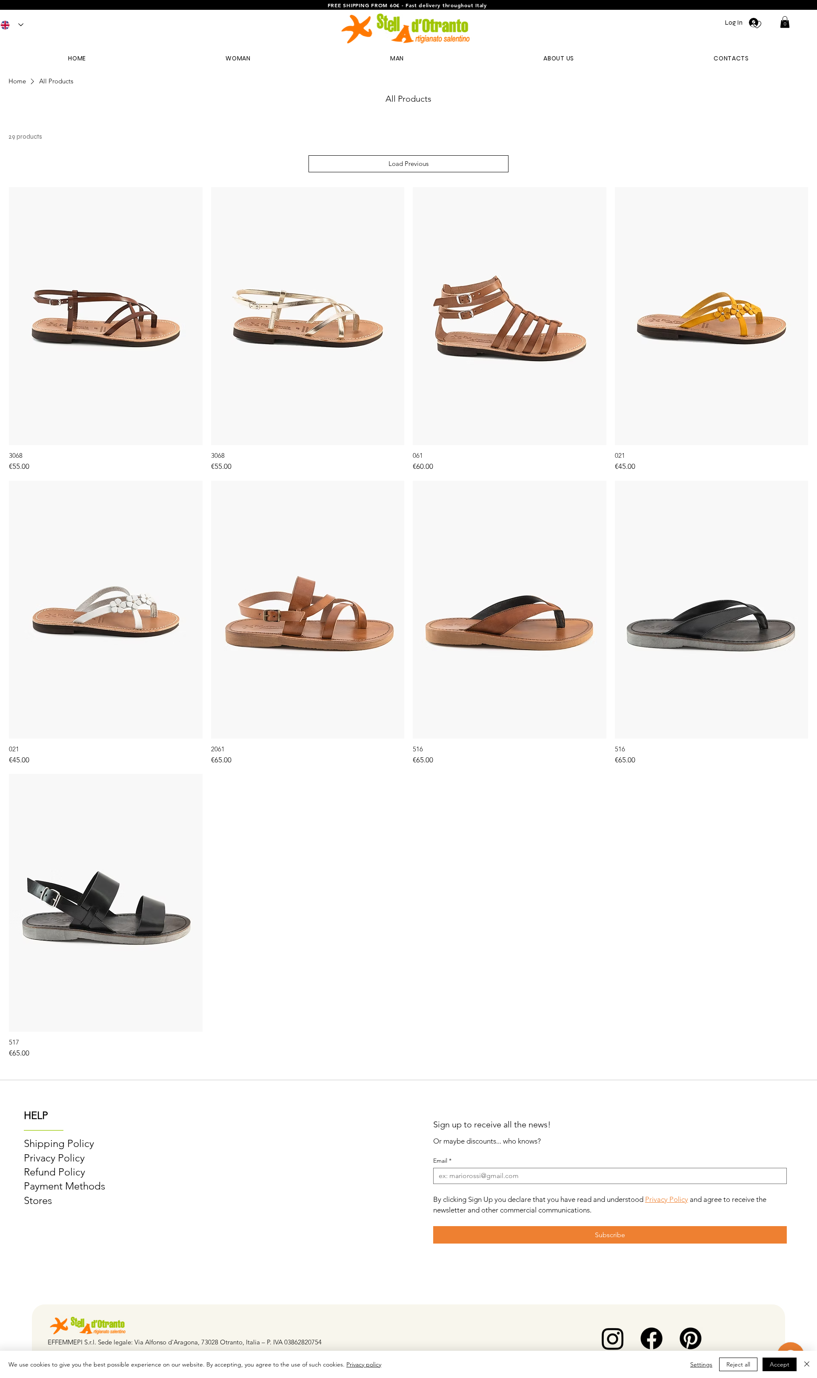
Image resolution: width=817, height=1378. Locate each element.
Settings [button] (701, 1364)
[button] (785, 22)
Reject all (738, 1364)
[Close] (807, 1364)
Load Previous (408, 164)
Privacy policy (363, 1364)
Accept (779, 1364)
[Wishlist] (757, 24)
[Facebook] (651, 1338)
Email (442, 1160)
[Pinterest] (690, 1338)
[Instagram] (612, 1338)
